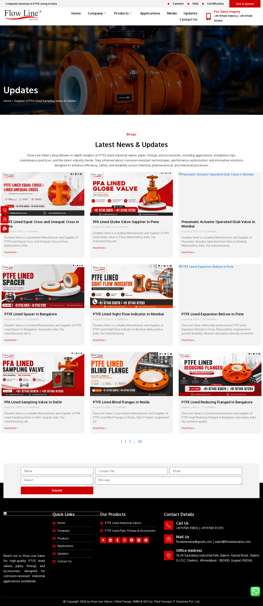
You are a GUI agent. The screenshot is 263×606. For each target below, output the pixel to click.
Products (121, 13)
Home (76, 13)
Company (95, 13)
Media (172, 13)
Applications (150, 13)
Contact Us (188, 19)
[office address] (168, 555)
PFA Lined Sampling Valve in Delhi (33, 402)
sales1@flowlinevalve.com (233, 542)
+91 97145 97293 (212, 528)
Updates (190, 13)
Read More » (11, 252)
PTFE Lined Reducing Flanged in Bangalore (217, 402)
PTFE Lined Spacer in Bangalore (30, 314)
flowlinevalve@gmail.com (194, 542)
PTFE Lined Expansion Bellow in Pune (213, 314)
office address (189, 550)
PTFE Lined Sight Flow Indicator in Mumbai (128, 314)
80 (140, 441)
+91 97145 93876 (225, 16)
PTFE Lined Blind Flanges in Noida (121, 402)
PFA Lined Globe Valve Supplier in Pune (126, 222)
